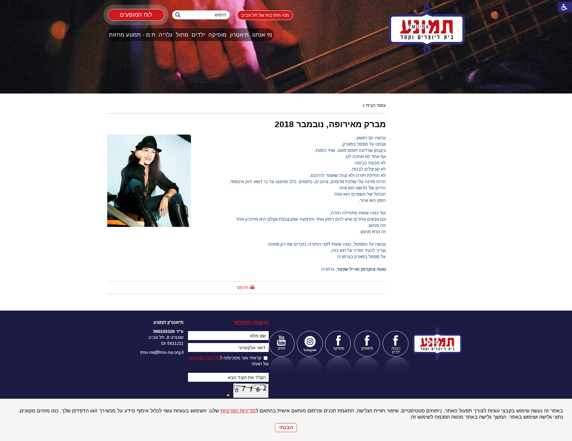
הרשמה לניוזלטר (251, 322)
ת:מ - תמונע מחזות (132, 35)
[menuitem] (262, 34)
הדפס (242, 287)
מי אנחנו (262, 35)
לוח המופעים (135, 14)
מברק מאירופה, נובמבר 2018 (330, 124)
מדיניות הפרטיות (238, 411)
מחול (182, 35)
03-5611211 (172, 343)
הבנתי (286, 427)
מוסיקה (217, 35)
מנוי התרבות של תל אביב (265, 15)
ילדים (198, 35)
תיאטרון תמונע (168, 322)
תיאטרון (239, 35)
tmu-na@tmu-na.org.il (162, 352)
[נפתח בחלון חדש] (281, 344)
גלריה (165, 35)
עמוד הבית (376, 105)
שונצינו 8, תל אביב (166, 337)
